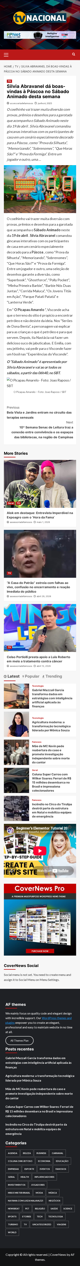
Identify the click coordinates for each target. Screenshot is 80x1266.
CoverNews (58, 1254)
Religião (40, 1208)
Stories (26, 1216)
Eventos (45, 1169)
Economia (44, 1161)
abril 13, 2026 (44, 666)
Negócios (54, 1200)
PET (27, 1208)
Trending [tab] (53, 676)
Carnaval (57, 1153)
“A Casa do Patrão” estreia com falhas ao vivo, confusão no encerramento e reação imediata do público (38, 587)
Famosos (36, 742)
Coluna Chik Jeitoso (20, 1161)
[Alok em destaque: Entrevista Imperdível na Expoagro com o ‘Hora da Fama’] (40, 484)
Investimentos (16, 1185)
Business (41, 1153)
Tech (40, 1216)
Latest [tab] (13, 676)
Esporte (29, 1169)
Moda (39, 1192)
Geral (11, 503)
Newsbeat (14, 1208)
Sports (12, 1216)
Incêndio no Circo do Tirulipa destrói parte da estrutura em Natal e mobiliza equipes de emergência (36, 1129)
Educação (62, 1161)
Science (67, 1208)
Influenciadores (44, 1177)
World (12, 1232)
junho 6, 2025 (45, 103)
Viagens (61, 1224)
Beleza (27, 1153)
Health (25, 1177)
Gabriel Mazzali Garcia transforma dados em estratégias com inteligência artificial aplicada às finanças (52, 698)
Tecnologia (37, 686)
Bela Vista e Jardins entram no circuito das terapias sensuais (39, 412)
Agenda (12, 1153)
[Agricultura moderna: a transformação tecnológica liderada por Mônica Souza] (16, 724)
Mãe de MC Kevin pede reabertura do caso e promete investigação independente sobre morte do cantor (51, 754)
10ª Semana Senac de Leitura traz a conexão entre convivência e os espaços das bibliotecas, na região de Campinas (42, 429)
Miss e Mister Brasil (19, 1192)
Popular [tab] (31, 676)
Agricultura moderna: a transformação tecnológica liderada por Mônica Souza (51, 726)
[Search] (73, 54)
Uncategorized (41, 1224)
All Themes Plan (19, 1040)
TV (9, 81)
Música (53, 1192)
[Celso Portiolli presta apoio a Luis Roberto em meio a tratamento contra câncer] (40, 628)
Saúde (54, 1208)
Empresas (13, 1169)
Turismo (13, 1224)
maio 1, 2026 (43, 522)
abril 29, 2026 (44, 596)
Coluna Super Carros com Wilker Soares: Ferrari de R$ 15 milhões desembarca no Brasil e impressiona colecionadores (51, 782)
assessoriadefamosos (21, 103)
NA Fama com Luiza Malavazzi (25, 1200)
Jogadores (38, 1185)
